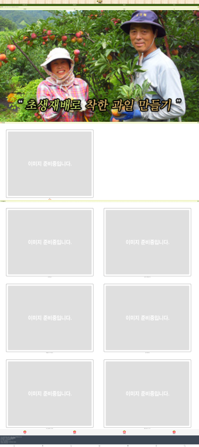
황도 (49, 199)
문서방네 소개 (25, 4)
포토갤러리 (74, 4)
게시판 (174, 4)
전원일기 (124, 4)
